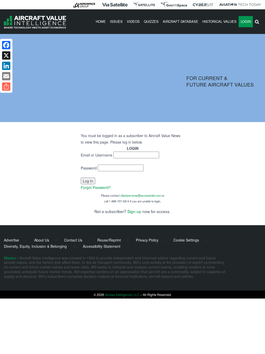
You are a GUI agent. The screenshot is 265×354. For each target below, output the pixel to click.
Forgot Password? (96, 187)
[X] (6, 55)
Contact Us (73, 240)
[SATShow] (144, 4)
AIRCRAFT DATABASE (180, 21)
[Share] (6, 86)
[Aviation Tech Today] (240, 4)
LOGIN (246, 21)
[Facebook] (6, 45)
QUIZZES (151, 21)
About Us (41, 240)
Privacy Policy (147, 240)
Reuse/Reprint (109, 240)
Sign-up (134, 211)
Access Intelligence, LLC (122, 294)
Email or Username (96, 155)
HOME (101, 21)
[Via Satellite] (115, 4)
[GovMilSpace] (174, 5)
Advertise (11, 240)
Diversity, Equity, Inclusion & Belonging (35, 246)
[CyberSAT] (203, 4)
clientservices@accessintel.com (140, 195)
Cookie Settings (186, 240)
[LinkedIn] (6, 66)
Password (89, 168)
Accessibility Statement (101, 246)
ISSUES (116, 21)
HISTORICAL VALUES (219, 21)
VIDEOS (133, 21)
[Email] (6, 76)
